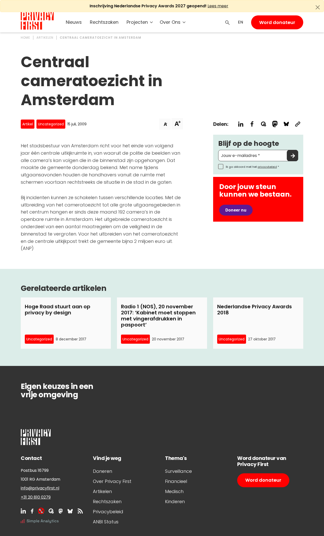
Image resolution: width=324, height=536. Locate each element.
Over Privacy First (112, 481)
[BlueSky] (70, 511)
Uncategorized (51, 124)
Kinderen (175, 501)
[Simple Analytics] (40, 521)
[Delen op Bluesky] (286, 124)
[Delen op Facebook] (252, 124)
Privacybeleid (108, 511)
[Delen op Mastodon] (274, 124)
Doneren (102, 471)
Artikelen (102, 491)
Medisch (174, 491)
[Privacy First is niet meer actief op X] (41, 511)
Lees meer (218, 6)
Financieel (176, 481)
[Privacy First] (37, 21)
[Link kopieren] (297, 124)
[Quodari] (51, 511)
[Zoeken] (227, 22)
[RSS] (80, 511)
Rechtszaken (104, 22)
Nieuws (74, 22)
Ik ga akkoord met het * (252, 167)
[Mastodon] (61, 511)
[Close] (318, 7)
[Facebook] (32, 511)
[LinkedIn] (23, 511)
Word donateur (277, 22)
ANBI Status (105, 522)
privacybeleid (267, 167)
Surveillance (178, 471)
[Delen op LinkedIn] (240, 124)
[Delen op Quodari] (263, 124)
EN (240, 22)
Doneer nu (236, 210)
